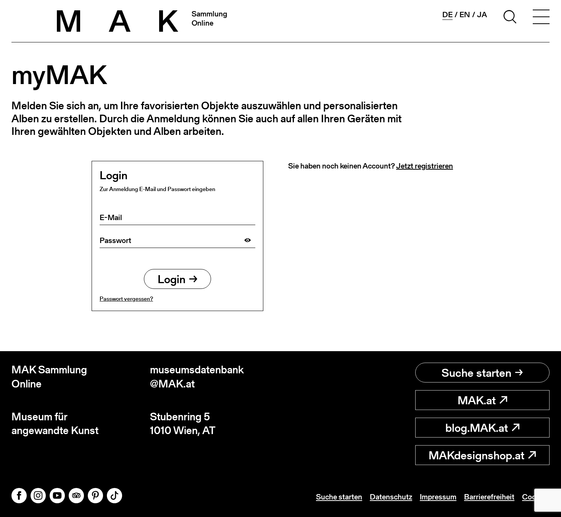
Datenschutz (391, 496)
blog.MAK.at (476, 428)
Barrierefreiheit (489, 496)
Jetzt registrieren (424, 165)
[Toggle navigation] (541, 18)
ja (482, 14)
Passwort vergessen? (126, 299)
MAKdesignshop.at (476, 455)
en (464, 14)
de (447, 15)
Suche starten (476, 373)
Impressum (438, 496)
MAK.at (477, 400)
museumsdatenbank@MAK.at (197, 377)
